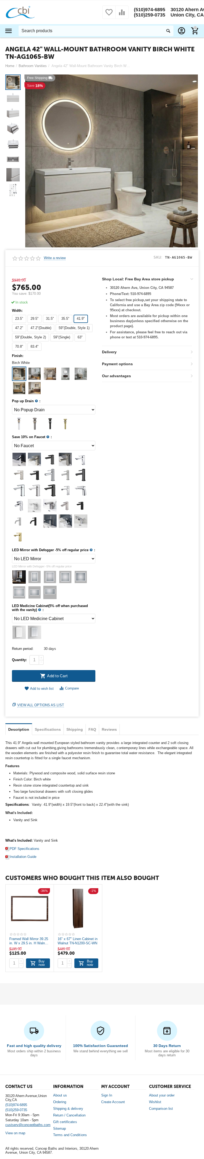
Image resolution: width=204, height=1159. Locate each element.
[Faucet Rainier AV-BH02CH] (19, 506)
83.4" (35, 346)
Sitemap (59, 1129)
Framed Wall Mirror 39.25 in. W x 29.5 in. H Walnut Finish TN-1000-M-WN (28, 941)
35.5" (65, 319)
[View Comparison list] (122, 15)
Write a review (55, 258)
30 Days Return (167, 1046)
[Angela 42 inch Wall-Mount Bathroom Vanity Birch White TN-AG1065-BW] (111, 160)
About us (60, 1095)
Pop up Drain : (26, 401)
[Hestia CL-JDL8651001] (65, 521)
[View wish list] (109, 15)
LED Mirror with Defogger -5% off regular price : (53, 550)
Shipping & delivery (68, 1109)
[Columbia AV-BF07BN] (34, 490)
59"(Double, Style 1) (74, 328)
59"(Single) (61, 337)
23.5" (19, 319)
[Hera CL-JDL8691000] (50, 521)
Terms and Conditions (70, 1135)
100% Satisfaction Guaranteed (100, 1046)
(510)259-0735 (149, 15)
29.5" (35, 319)
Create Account (113, 1102)
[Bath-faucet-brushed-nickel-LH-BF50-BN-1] (19, 521)
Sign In (106, 1095)
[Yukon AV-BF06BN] (65, 475)
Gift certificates (65, 1122)
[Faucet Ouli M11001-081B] (65, 459)
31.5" (50, 319)
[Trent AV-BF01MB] (34, 475)
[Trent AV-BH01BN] (19, 475)
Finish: (17, 356)
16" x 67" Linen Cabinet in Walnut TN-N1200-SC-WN (77, 941)
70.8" (19, 346)
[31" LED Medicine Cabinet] (19, 632)
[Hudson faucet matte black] (50, 459)
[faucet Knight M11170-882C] (81, 521)
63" (80, 337)
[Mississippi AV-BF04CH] (65, 490)
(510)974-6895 (149, 9)
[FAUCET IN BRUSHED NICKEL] (19, 536)
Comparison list (161, 1109)
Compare (72, 688)
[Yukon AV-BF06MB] (81, 475)
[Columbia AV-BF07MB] (50, 490)
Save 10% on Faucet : (32, 437)
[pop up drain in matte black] (19, 423)
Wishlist (155, 1102)
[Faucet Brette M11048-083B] (50, 506)
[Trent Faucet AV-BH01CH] (81, 459)
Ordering (59, 1102)
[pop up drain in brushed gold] (65, 423)
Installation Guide (23, 857)
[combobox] (96, 31)
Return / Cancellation (69, 1115)
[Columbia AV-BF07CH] (19, 490)
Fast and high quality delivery (34, 1046)
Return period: (22, 649)
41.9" (81, 319)
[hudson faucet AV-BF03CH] (19, 459)
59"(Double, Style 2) (30, 337)
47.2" (19, 328)
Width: (17, 311)
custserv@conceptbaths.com (27, 1125)
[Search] (168, 31)
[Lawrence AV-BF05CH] (81, 490)
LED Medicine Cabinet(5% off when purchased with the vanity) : (50, 608)
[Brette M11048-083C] (34, 506)
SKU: (158, 257)
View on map (15, 1133)
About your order (162, 1095)
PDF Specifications (24, 849)
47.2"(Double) (41, 328)
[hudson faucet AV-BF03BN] (34, 459)
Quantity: (19, 660)
